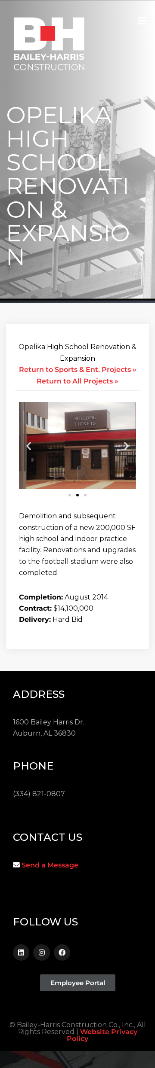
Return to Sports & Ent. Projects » (77, 369)
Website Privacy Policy (102, 1035)
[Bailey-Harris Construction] (49, 46)
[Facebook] (62, 952)
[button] (28, 445)
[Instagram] (41, 952)
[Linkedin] (21, 952)
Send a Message (50, 865)
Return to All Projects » (77, 381)
